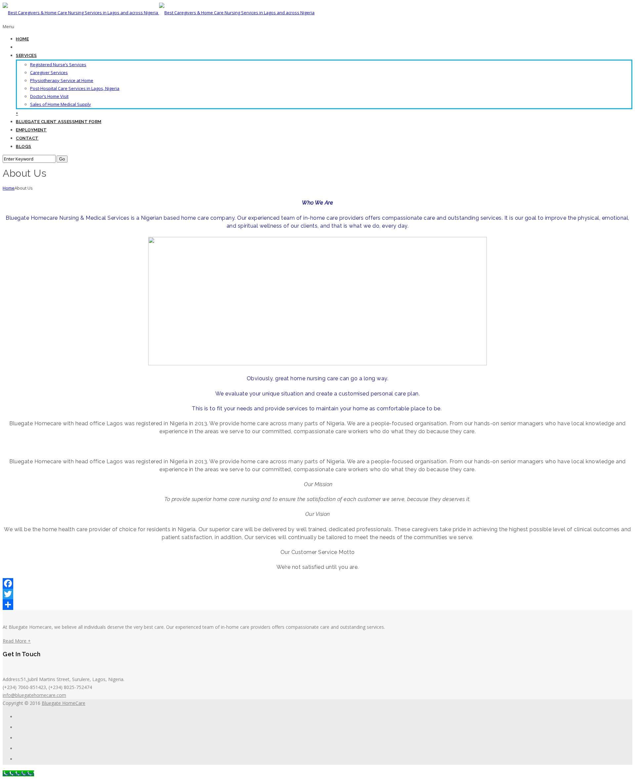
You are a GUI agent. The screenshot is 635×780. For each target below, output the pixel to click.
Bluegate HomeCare (63, 703)
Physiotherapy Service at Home (61, 80)
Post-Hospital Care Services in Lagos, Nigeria (74, 88)
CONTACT (27, 138)
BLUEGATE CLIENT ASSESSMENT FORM (59, 121)
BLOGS (23, 146)
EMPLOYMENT (31, 129)
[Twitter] (317, 594)
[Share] (317, 604)
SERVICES (26, 55)
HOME (22, 38)
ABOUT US (28, 47)
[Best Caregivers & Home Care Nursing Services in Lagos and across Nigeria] (159, 13)
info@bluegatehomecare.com (34, 695)
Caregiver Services (49, 72)
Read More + (17, 641)
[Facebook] (317, 583)
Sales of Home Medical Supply (60, 104)
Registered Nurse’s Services (58, 65)
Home (9, 188)
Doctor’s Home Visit (49, 96)
